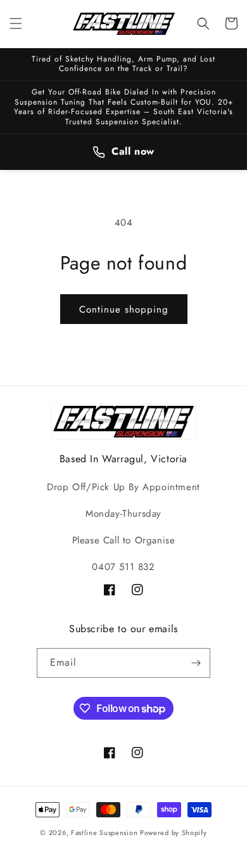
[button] (16, 23)
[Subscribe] (196, 663)
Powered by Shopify (173, 832)
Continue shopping (123, 309)
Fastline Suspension (104, 832)
